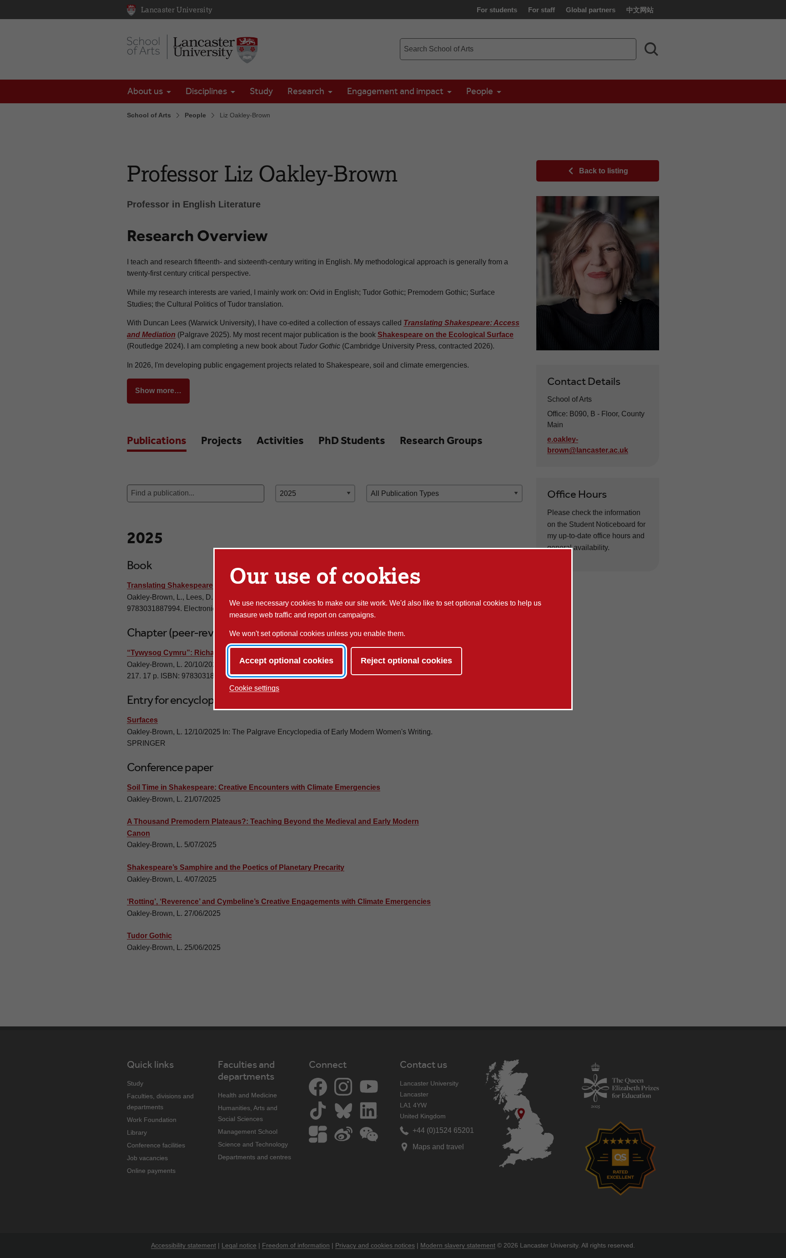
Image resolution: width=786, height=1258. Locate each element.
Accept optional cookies (286, 660)
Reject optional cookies (406, 660)
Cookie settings (254, 688)
